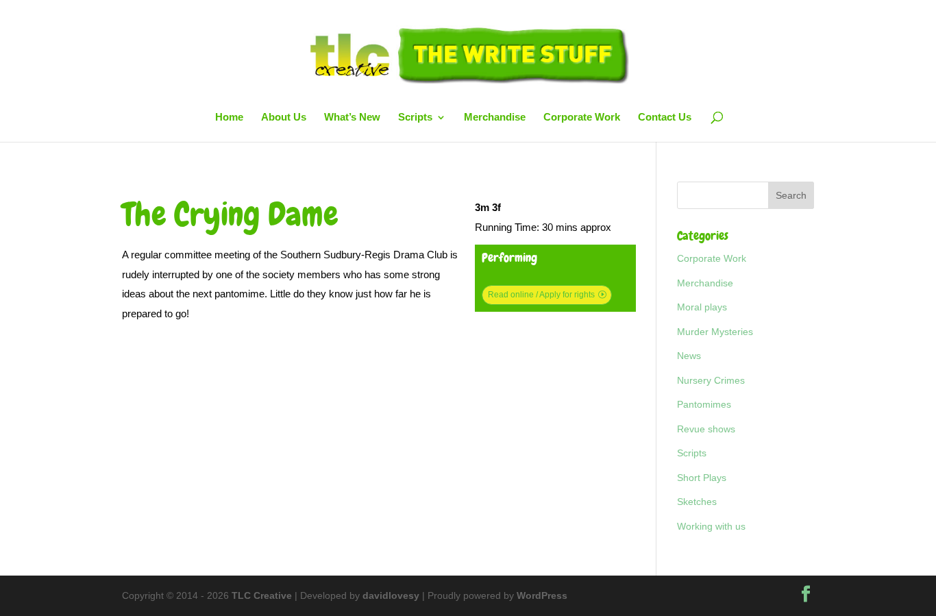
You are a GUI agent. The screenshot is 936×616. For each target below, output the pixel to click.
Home (229, 117)
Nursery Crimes (711, 380)
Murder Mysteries (715, 331)
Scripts (415, 117)
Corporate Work (581, 117)
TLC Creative (262, 595)
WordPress (542, 595)
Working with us (711, 526)
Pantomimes (704, 404)
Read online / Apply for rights (541, 294)
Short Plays (701, 477)
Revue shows (706, 428)
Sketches (697, 501)
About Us (283, 117)
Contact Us (664, 117)
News (689, 355)
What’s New (352, 117)
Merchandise (495, 117)
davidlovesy (390, 595)
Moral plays (702, 306)
